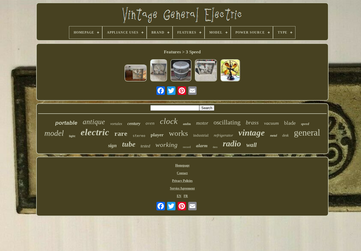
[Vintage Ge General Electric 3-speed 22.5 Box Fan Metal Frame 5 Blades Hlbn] (205, 71)
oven (150, 123)
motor (202, 123)
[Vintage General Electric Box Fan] (158, 71)
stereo (139, 136)
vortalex (116, 124)
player (157, 134)
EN (179, 196)
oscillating (227, 122)
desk (285, 135)
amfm (187, 124)
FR (186, 196)
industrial (201, 135)
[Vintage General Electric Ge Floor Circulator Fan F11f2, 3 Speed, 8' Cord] (181, 71)
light (72, 136)
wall (251, 145)
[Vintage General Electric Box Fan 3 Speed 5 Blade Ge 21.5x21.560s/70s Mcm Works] (135, 73)
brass (252, 122)
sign (112, 145)
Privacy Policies (182, 181)
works (178, 133)
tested (145, 146)
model (54, 133)
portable (66, 123)
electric (95, 132)
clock (169, 121)
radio (232, 143)
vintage (251, 132)
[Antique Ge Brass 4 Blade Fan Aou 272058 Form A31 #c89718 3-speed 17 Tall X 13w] (230, 71)
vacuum (271, 123)
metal (273, 135)
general (307, 132)
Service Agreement (182, 188)
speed (305, 124)
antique (94, 122)
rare (120, 133)
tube (128, 144)
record (187, 146)
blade (290, 123)
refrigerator (223, 135)
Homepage (182, 165)
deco (215, 147)
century (133, 123)
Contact (182, 173)
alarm (201, 145)
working (166, 144)
